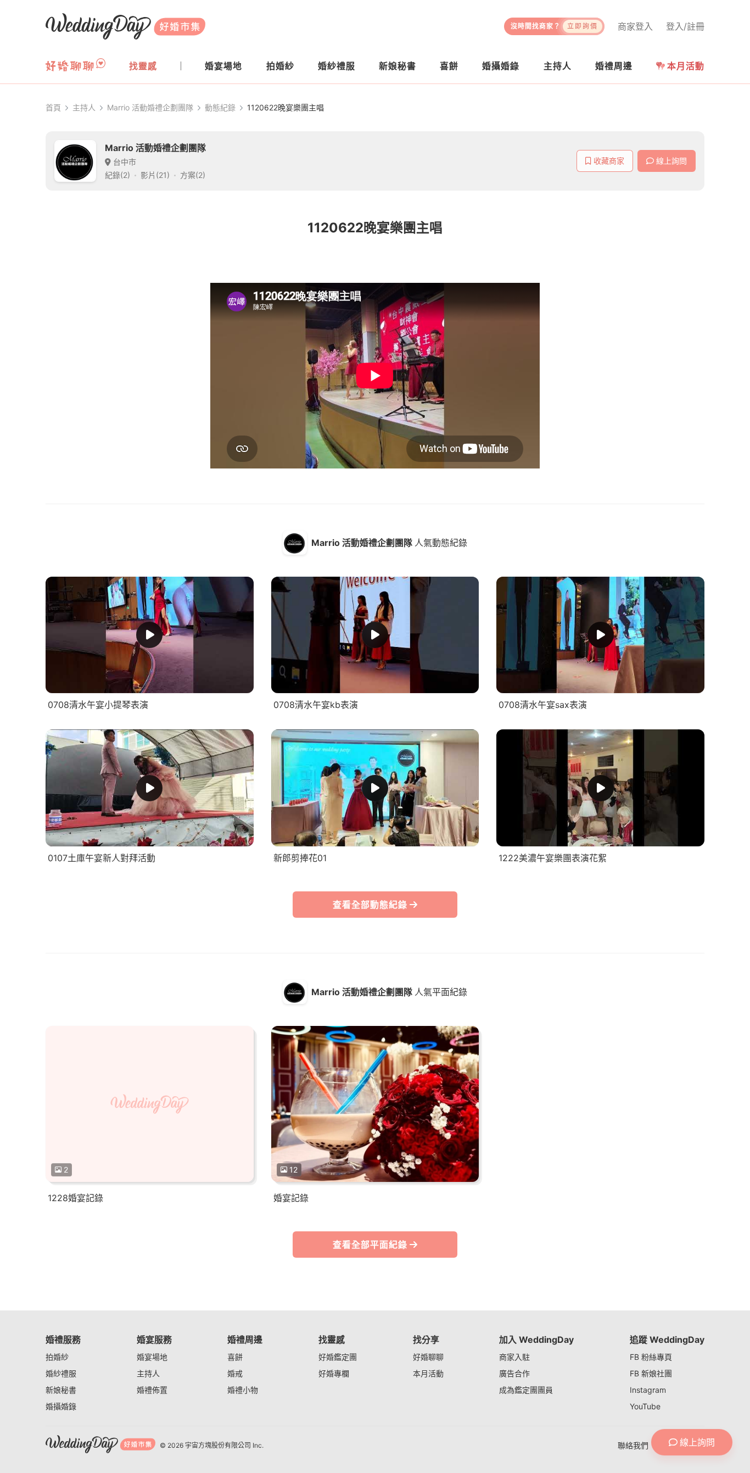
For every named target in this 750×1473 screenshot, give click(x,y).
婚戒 (235, 1373)
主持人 (84, 107)
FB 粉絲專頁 (651, 1357)
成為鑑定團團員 (526, 1389)
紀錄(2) (117, 175)
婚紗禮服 (61, 1373)
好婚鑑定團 (337, 1357)
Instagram (648, 1389)
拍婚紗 (57, 1357)
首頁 (53, 107)
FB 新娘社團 (651, 1373)
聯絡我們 (633, 1445)
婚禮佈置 (152, 1389)
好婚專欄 (333, 1373)
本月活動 (685, 65)
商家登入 (635, 26)
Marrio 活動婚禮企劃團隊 (150, 107)
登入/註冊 (685, 26)
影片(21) (155, 175)
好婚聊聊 (428, 1357)
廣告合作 (514, 1373)
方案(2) (192, 175)
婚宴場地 (152, 1357)
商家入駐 (514, 1357)
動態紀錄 (220, 107)
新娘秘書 (61, 1389)
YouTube (645, 1406)
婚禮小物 (242, 1389)
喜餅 (235, 1357)
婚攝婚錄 (61, 1406)
